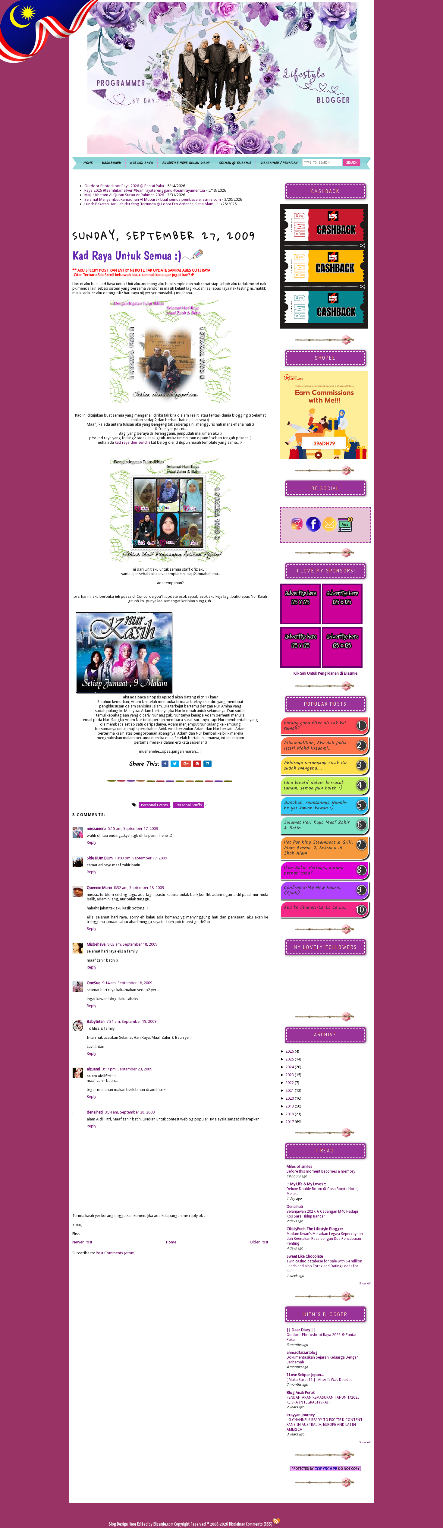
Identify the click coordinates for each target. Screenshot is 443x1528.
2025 (289, 1059)
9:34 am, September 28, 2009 (130, 1112)
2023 (289, 1075)
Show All (365, 1283)
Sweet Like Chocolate (305, 1256)
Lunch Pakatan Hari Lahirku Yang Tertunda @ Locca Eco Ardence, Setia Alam (148, 204)
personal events (154, 805)
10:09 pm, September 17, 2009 (141, 858)
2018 (289, 1114)
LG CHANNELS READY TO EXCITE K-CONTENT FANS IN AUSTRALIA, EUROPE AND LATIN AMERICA (325, 1425)
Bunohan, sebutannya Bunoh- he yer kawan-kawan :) (315, 805)
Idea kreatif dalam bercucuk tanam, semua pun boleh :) (314, 785)
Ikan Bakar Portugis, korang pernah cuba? (313, 870)
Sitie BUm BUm (100, 858)
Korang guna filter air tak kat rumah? (315, 725)
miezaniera (96, 828)
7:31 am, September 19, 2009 (131, 1021)
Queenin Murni (99, 887)
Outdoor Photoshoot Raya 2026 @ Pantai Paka (124, 186)
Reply (91, 842)
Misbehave (96, 944)
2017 (289, 1122)
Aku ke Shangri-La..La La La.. (315, 908)
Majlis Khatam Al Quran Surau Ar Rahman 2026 (124, 195)
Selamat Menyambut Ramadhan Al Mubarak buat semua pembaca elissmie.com (152, 199)
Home (171, 1242)
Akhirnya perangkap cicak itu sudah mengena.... (315, 765)
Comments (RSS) (259, 1524)
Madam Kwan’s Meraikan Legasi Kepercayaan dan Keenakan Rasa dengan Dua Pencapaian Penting (325, 1239)
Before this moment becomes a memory (321, 1171)
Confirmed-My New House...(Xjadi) (313, 890)
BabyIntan (96, 1021)
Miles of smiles (299, 1166)
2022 (289, 1082)
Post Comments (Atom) (116, 1253)
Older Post (259, 1242)
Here (133, 1524)
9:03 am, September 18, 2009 (132, 944)
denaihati (95, 1112)
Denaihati (295, 1206)
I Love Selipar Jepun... (305, 1374)
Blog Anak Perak (301, 1392)
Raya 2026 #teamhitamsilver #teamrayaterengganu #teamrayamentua (144, 190)
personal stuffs (189, 805)
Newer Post (82, 1242)
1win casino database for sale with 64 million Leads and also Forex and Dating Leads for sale (324, 1266)
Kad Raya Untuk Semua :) (127, 255)
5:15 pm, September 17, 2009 (133, 828)
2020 (289, 1098)
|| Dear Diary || (301, 1330)
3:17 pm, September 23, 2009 (127, 1069)
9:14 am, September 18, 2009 (127, 983)
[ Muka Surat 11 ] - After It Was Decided (320, 1380)
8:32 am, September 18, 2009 (139, 887)
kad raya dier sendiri (132, 442)
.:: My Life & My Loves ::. (307, 1184)
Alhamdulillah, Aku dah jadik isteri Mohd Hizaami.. (315, 745)
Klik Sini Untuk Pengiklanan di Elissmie (325, 673)
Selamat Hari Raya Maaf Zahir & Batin (317, 825)
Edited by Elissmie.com (155, 1524)
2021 (289, 1090)
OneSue (93, 983)
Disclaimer (236, 1524)
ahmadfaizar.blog (302, 1352)
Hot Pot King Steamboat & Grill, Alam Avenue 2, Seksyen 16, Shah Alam (318, 848)
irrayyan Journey (301, 1415)
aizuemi (93, 1069)
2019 (289, 1106)
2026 (289, 1051)
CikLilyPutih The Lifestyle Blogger (315, 1229)
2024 (289, 1067)
